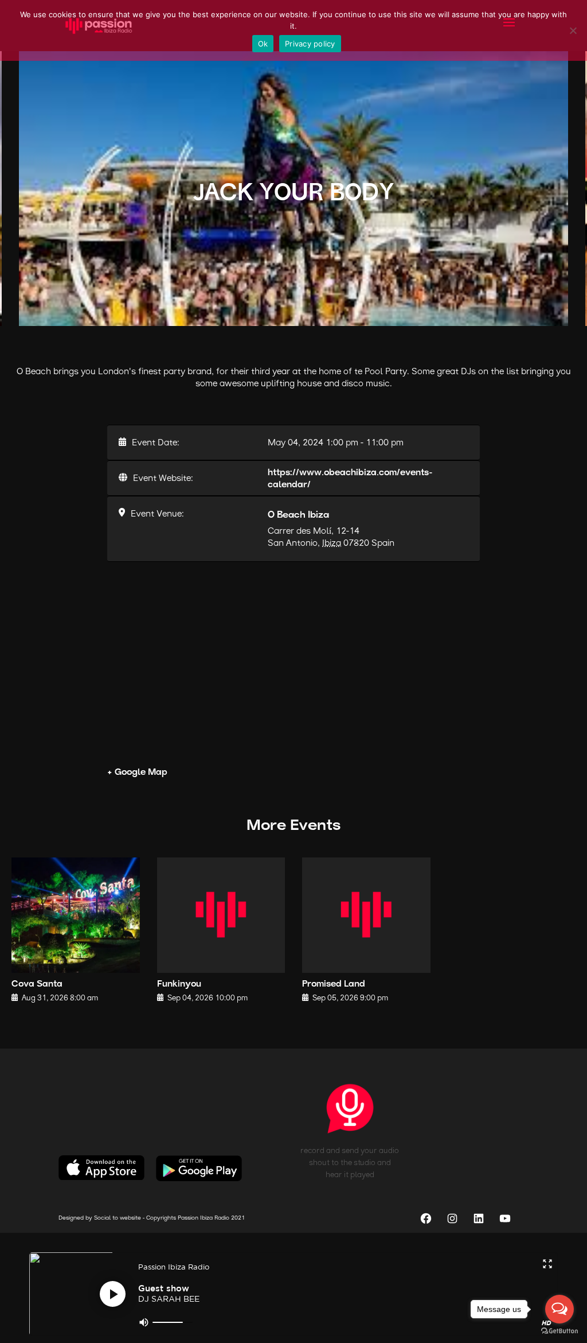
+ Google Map (137, 772)
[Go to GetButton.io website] (559, 1331)
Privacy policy (310, 43)
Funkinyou (179, 984)
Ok (263, 43)
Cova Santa (36, 984)
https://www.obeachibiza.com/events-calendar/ (350, 479)
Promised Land (333, 984)
